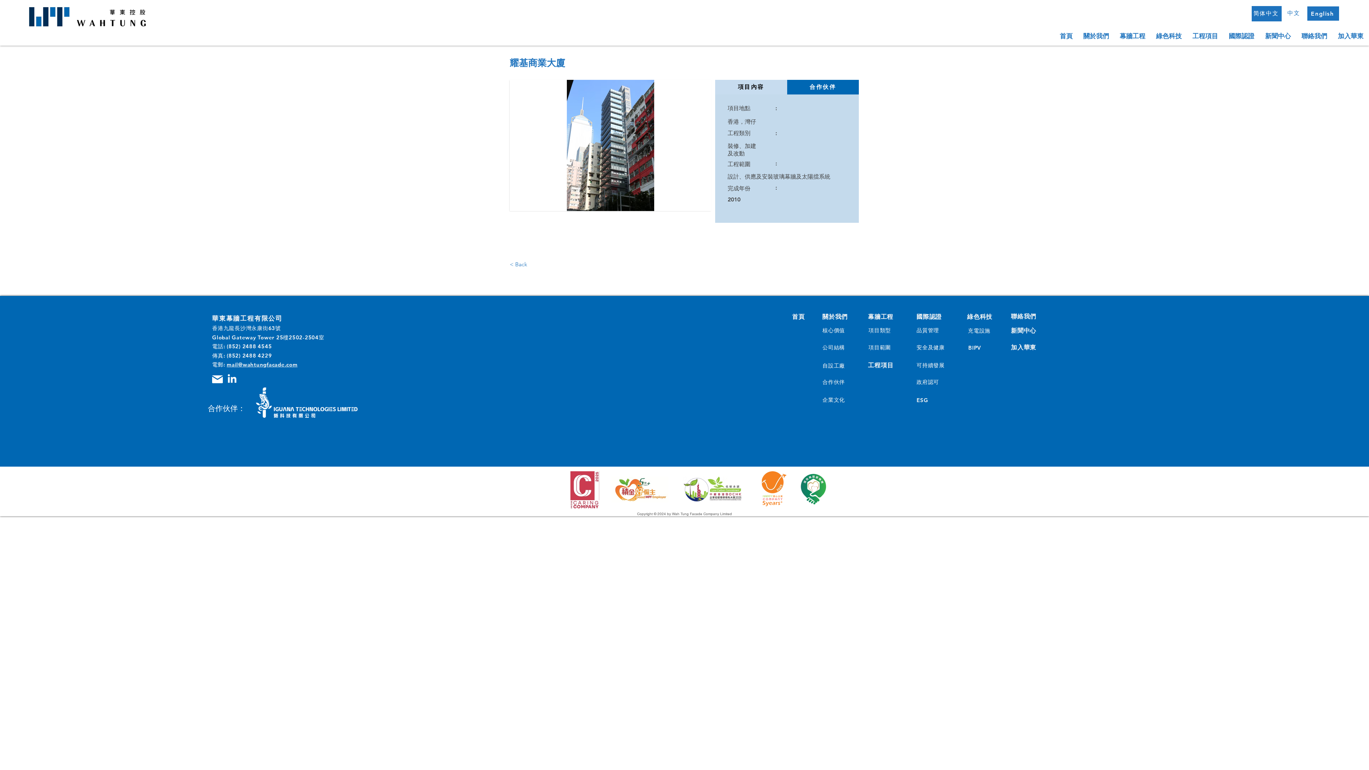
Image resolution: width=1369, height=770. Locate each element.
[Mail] (217, 379)
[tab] (751, 87)
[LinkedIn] (232, 379)
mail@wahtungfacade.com (262, 364)
